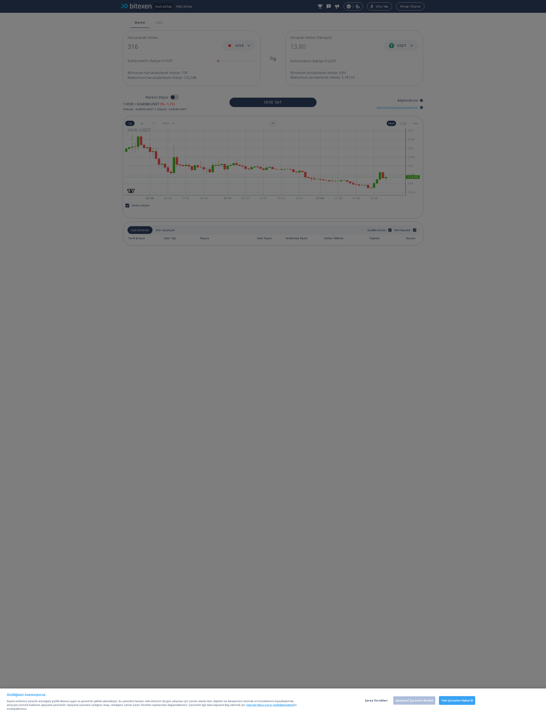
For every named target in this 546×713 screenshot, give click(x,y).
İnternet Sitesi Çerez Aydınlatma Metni (270, 705)
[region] (273, 700)
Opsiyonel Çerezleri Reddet (414, 700)
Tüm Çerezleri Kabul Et (457, 700)
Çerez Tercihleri (376, 700)
